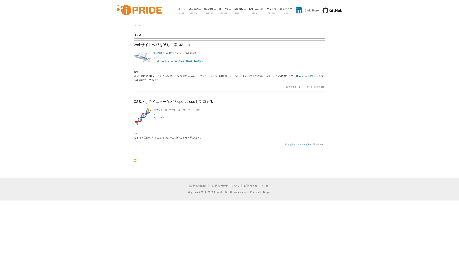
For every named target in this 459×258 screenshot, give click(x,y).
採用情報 (238, 10)
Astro (181, 60)
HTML (156, 60)
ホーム (181, 10)
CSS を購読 (135, 161)
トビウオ (158, 52)
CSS (164, 60)
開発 (156, 117)
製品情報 (209, 10)
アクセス (271, 10)
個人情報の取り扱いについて (225, 185)
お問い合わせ (256, 10)
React (189, 60)
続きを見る (291, 86)
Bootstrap (172, 60)
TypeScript (199, 60)
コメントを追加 (305, 86)
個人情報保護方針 (197, 185)
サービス (223, 10)
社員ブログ (286, 10)
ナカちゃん (159, 109)
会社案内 (194, 10)
